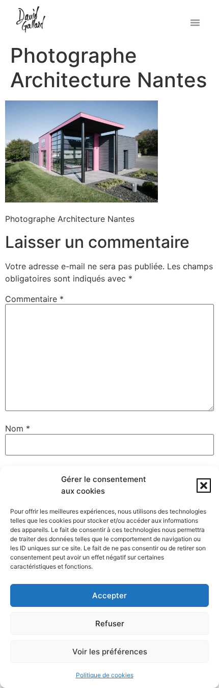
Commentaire (34, 299)
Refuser (109, 623)
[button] (204, 485)
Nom (17, 428)
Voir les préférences (109, 651)
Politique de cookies (104, 675)
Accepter (109, 595)
